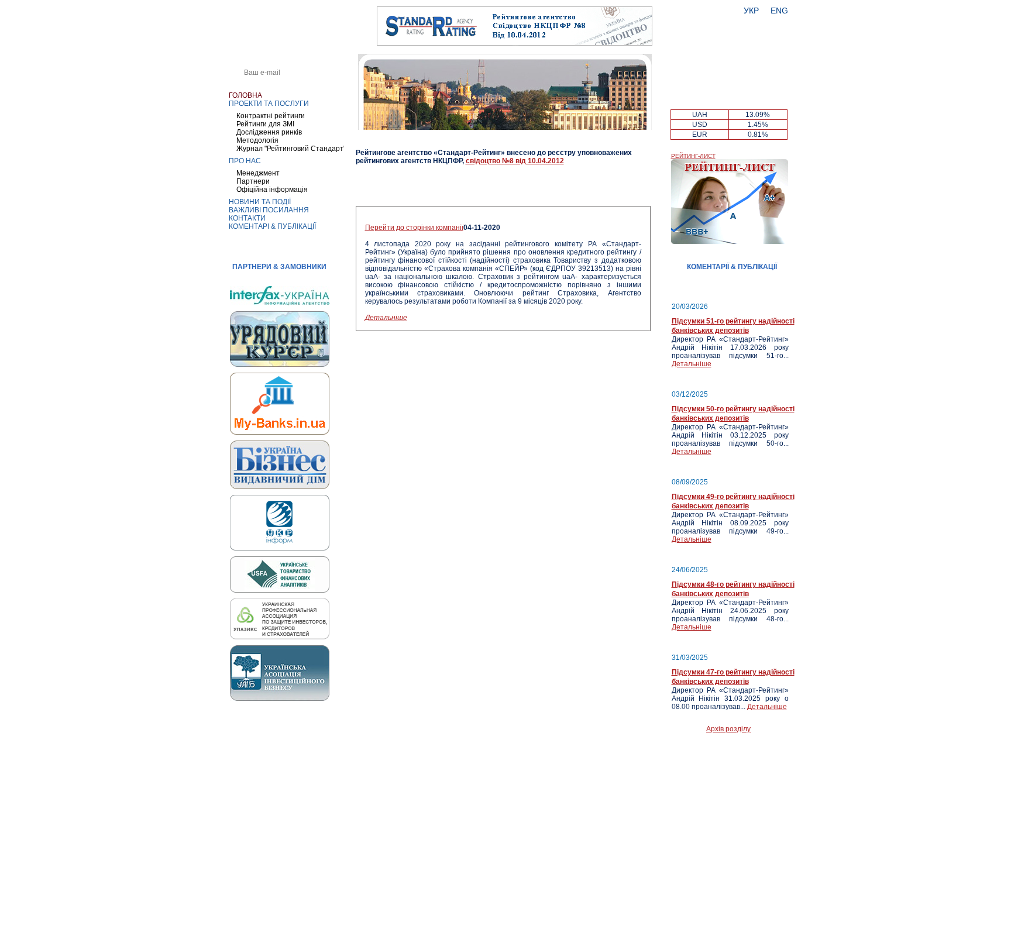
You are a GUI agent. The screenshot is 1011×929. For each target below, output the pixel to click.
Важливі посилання (269, 210)
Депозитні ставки (729, 92)
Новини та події (260, 202)
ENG (779, 10)
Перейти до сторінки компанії (414, 227)
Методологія (257, 140)
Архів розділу (728, 729)
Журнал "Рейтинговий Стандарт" (291, 148)
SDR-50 (757, 101)
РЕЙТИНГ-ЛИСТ (693, 156)
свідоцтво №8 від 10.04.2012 (515, 161)
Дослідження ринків (269, 132)
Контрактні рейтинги (270, 116)
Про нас (245, 161)
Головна (245, 95)
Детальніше (386, 318)
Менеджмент (258, 173)
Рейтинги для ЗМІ (265, 124)
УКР (751, 10)
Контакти (247, 218)
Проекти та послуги (269, 103)
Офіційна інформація (272, 189)
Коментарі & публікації (272, 226)
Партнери (253, 181)
